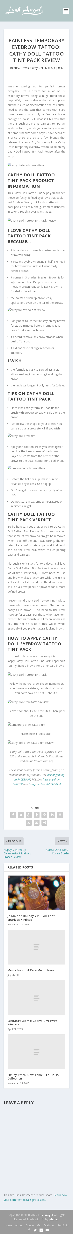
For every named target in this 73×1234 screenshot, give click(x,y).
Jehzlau (54, 1219)
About (19, 1225)
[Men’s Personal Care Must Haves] (37, 947)
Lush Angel (45, 1215)
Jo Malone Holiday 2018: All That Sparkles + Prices (31, 917)
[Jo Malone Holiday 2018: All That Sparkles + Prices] (37, 893)
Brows (25, 68)
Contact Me (33, 1225)
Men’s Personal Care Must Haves (31, 970)
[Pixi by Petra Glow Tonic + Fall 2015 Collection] (37, 1051)
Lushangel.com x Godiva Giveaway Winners (32, 1022)
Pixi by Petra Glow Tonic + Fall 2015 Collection (33, 1076)
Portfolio (63, 1225)
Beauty (14, 68)
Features (49, 1225)
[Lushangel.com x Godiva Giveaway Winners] (37, 997)
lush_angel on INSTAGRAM (45, 784)
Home (8, 1225)
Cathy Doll (36, 68)
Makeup (50, 68)
